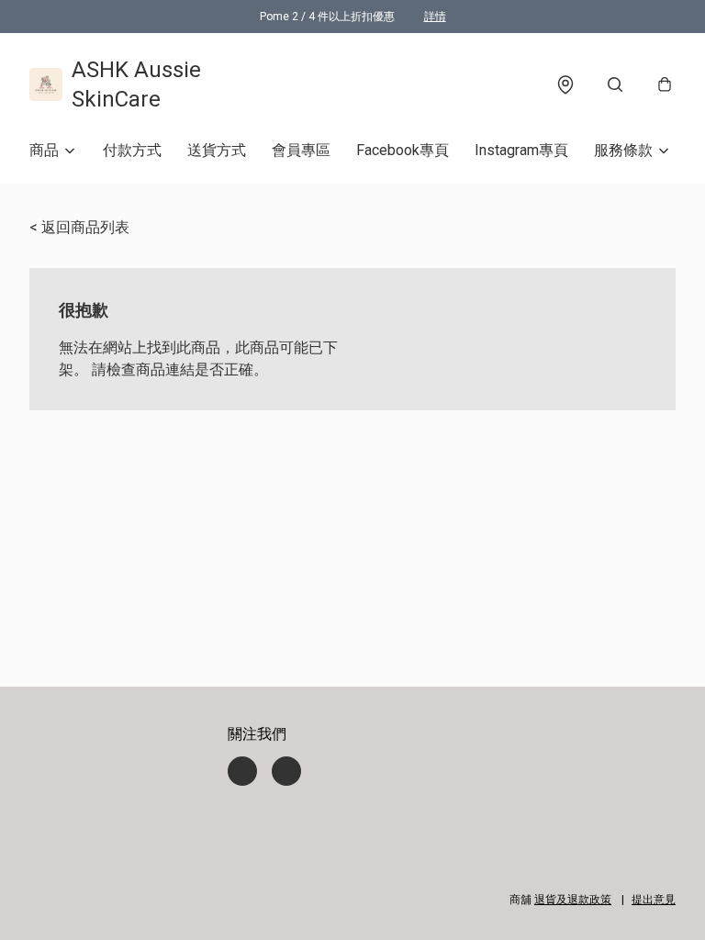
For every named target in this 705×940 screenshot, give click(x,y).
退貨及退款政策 (572, 899)
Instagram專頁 (521, 150)
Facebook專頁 (402, 150)
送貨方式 (216, 150)
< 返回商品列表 (79, 227)
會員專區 (301, 150)
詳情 (435, 16)
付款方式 (132, 150)
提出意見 (654, 899)
